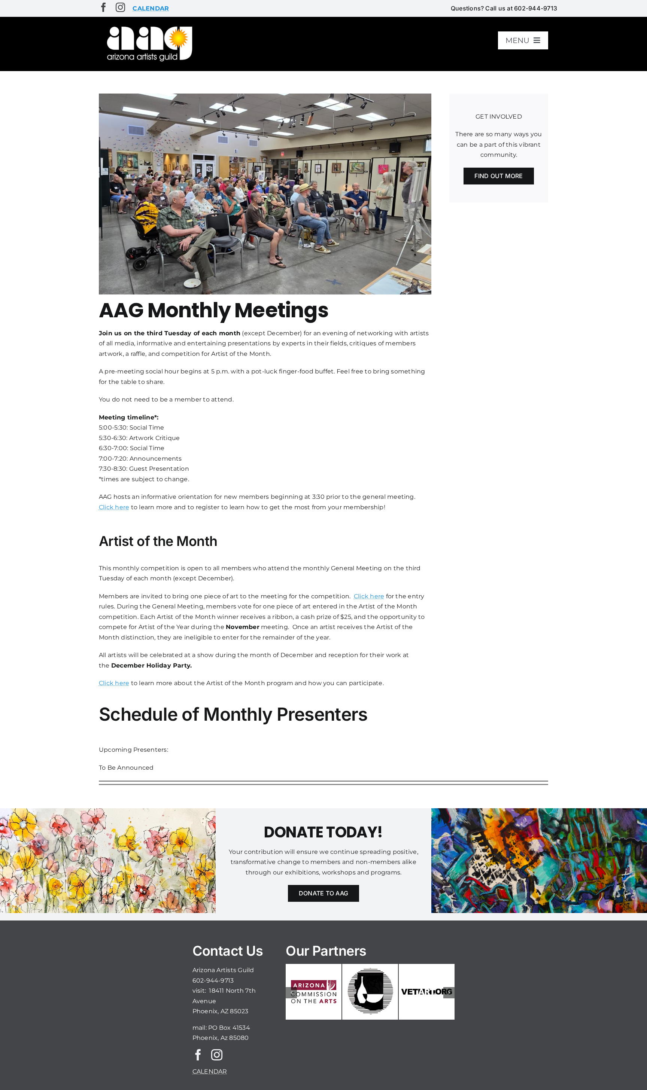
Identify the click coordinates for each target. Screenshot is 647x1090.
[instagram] (120, 7)
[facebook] (103, 7)
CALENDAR (209, 1071)
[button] (291, 992)
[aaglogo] (148, 26)
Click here (114, 507)
